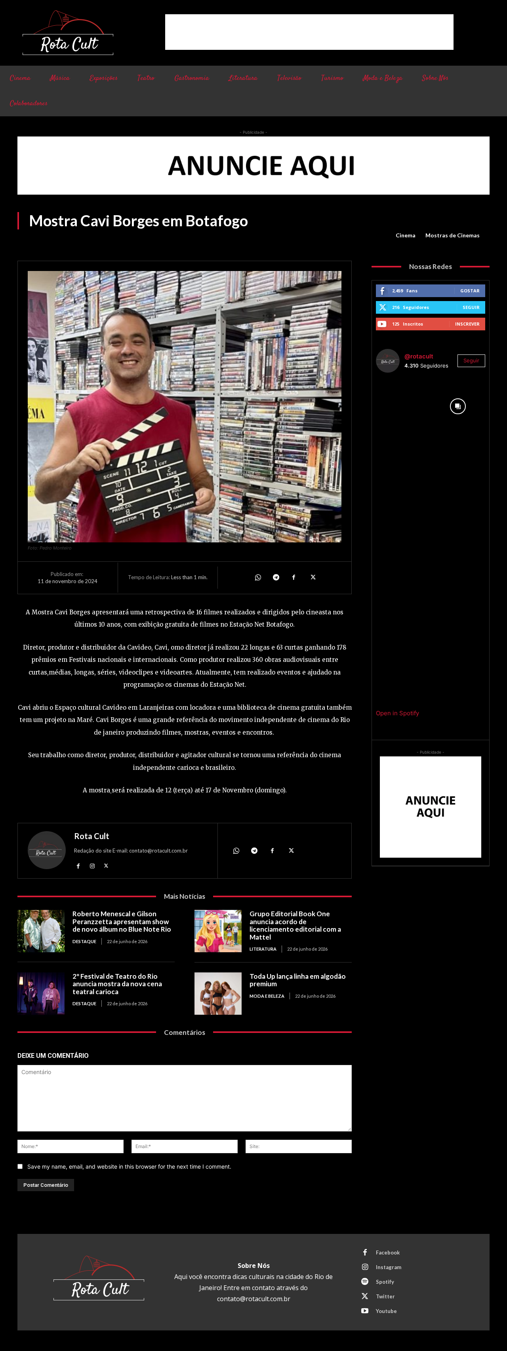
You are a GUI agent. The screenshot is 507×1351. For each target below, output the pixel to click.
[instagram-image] (403, 406)
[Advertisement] (309, 32)
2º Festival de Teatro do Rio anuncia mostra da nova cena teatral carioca (117, 984)
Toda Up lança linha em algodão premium (298, 980)
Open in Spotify (397, 713)
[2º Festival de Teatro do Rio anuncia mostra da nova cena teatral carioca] (41, 993)
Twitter (385, 1296)
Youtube (386, 1311)
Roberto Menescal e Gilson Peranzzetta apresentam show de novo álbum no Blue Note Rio (121, 921)
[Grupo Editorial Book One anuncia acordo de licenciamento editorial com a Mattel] (218, 931)
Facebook (388, 1252)
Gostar (470, 291)
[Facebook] (294, 577)
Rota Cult (91, 836)
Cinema (406, 235)
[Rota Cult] (47, 852)
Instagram (388, 1267)
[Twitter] (312, 577)
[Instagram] (92, 865)
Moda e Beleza (267, 996)
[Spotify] (365, 1282)
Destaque (84, 941)
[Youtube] (365, 1311)
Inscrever (467, 324)
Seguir (471, 307)
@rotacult (418, 356)
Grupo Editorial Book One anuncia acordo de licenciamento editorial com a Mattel (295, 925)
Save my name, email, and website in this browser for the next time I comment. (129, 1166)
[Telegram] (276, 577)
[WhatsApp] (257, 577)
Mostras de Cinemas (452, 235)
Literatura (263, 948)
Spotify (385, 1282)
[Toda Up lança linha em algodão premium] (218, 993)
